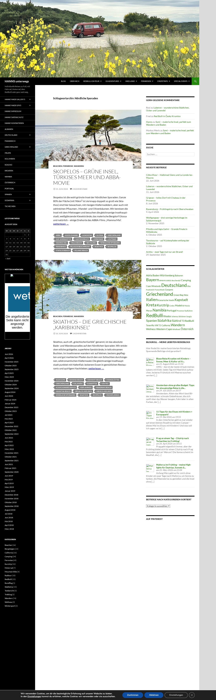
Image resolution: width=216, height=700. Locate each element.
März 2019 (9, 487)
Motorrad (9, 568)
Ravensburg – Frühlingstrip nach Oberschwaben (169, 209)
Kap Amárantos (63, 239)
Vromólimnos (113, 395)
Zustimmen (132, 695)
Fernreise (68, 166)
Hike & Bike (130, 81)
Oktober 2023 (11, 411)
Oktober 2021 (11, 457)
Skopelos (111, 247)
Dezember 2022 (11, 426)
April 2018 (9, 525)
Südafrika (164, 320)
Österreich (187, 329)
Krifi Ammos (86, 387)
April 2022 (9, 445)
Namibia (159, 310)
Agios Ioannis (71, 235)
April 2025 (9, 373)
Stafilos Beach (63, 250)
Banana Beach (76, 380)
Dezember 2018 (11, 495)
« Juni (8, 258)
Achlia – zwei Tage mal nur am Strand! (164, 251)
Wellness (151, 329)
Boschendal (176, 280)
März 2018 (9, 529)
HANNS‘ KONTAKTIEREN (14, 123)
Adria (149, 275)
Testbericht (9, 590)
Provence (180, 311)
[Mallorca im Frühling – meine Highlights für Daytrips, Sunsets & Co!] (150, 467)
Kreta (151, 304)
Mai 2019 (9, 479)
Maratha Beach (63, 391)
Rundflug (8, 583)
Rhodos (167, 316)
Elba (189, 286)
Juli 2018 (8, 514)
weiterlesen (61, 223)
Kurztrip (163, 305)
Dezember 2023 (11, 407)
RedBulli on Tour (91, 81)
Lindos (172, 306)
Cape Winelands (153, 286)
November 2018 (11, 498)
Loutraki (112, 239)
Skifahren (182, 316)
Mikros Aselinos (104, 391)
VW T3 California (162, 325)
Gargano (169, 289)
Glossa (99, 235)
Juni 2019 (9, 476)
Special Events (180, 81)
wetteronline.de (21, 338)
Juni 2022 (9, 438)
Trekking (8, 594)
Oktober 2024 (11, 384)
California (9, 552)
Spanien (151, 320)
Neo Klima (91, 243)
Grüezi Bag (178, 295)
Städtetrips (162, 81)
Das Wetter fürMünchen (17, 279)
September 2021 (12, 460)
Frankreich (150, 290)
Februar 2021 (10, 468)
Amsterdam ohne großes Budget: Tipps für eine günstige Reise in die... (175, 386)
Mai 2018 (9, 521)
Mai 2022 (9, 441)
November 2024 (11, 381)
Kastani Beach (82, 239)
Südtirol (176, 320)
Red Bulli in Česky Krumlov (167, 116)
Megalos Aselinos (83, 391)
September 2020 (12, 472)
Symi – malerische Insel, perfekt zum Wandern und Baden (170, 132)
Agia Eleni (60, 380)
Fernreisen (146, 81)
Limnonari (98, 239)
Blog (63, 81)
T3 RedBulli (188, 320)
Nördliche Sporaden (110, 243)
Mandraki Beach (103, 387)
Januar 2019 (10, 491)
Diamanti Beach (94, 380)
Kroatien (9, 171)
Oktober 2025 (11, 365)
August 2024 (10, 392)
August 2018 (10, 510)
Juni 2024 (9, 396)
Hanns (149, 121)
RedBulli (154, 315)
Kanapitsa (92, 384)
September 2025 (12, 369)
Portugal (171, 310)
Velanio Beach (81, 250)
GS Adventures (112, 81)
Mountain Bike (11, 571)
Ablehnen (154, 695)
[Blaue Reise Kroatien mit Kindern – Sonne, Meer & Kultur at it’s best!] (150, 361)
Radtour (8, 575)
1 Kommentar (79, 333)
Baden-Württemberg (163, 275)
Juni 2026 (9, 354)
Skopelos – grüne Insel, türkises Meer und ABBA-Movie (87, 177)
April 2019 (9, 483)
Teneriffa (150, 325)
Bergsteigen (10, 549)
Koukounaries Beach (66, 387)
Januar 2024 (10, 403)
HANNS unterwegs (17, 81)
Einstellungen (34, 696)
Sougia (189, 316)
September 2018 (12, 506)
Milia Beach (76, 243)
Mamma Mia (61, 243)
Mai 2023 (9, 419)
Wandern (79, 166)
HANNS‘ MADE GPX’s (13, 105)
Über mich (74, 81)
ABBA (58, 235)
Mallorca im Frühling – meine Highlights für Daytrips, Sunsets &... (173, 466)
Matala (187, 306)
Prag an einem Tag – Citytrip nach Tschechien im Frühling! (172, 439)
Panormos (61, 247)
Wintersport (10, 606)
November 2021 (11, 453)
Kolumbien (10, 159)
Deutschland (174, 285)
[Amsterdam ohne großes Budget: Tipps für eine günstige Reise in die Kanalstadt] (150, 388)
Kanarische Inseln (166, 300)
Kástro (105, 384)
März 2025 (9, 377)
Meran (149, 310)
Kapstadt (181, 300)
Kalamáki (78, 384)
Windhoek (176, 329)
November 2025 (11, 362)
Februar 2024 (10, 400)
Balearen (179, 275)
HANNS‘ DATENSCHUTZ (14, 117)
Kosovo (8, 165)
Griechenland (114, 235)
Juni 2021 (9, 464)
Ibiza (186, 295)
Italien (152, 299)
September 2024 (12, 388)
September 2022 (12, 434)
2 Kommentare (80, 189)
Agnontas (87, 235)
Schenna (175, 316)
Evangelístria (113, 380)
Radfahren (189, 311)
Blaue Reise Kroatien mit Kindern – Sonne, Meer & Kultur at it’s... (173, 360)
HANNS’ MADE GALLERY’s (15, 99)
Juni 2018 (9, 517)
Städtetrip (9, 587)
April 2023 (9, 422)
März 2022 (9, 449)
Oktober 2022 (11, 430)
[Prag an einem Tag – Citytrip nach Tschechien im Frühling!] (150, 441)
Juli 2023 (8, 415)
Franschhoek (160, 290)
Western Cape (164, 328)
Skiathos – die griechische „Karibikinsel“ (90, 324)
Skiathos (98, 247)
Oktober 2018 (11, 502)
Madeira (179, 305)
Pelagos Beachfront (80, 247)
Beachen (57, 166)
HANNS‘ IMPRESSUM (13, 111)
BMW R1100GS (165, 280)
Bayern (152, 279)
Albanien (9, 129)
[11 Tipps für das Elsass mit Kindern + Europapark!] (150, 414)
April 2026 (9, 358)
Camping (186, 280)
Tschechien (10, 206)
